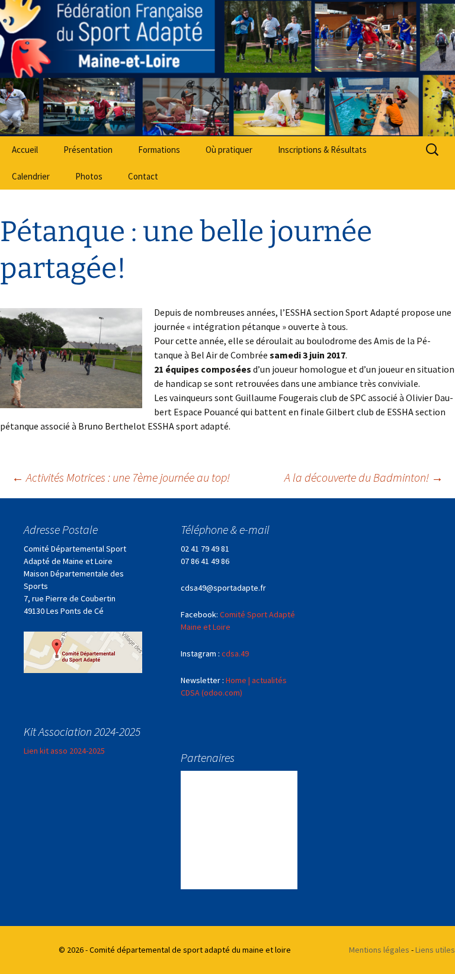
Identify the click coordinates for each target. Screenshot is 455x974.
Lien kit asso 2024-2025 (64, 750)
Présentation (88, 149)
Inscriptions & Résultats (322, 149)
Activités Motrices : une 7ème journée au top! (121, 477)
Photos (88, 176)
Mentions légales (379, 949)
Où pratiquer (229, 149)
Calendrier (31, 176)
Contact (143, 176)
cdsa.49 (235, 653)
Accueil (25, 149)
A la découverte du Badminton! (363, 477)
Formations (159, 149)
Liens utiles (435, 949)
